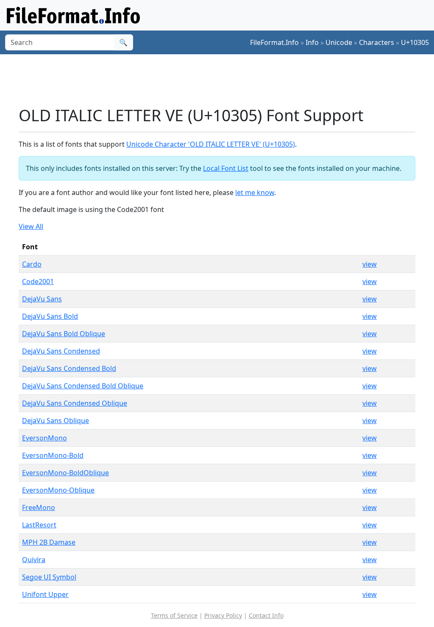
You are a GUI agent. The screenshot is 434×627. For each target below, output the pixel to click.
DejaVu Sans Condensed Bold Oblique (82, 385)
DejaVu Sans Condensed (61, 351)
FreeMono (38, 507)
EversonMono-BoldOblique (65, 472)
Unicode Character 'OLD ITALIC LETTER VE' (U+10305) (210, 144)
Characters (376, 42)
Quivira (33, 559)
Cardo (32, 264)
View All (31, 226)
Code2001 (38, 281)
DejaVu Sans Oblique (55, 420)
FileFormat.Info (274, 42)
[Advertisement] (222, 80)
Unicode (339, 42)
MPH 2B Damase (48, 542)
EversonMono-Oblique (58, 490)
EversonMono (44, 438)
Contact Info (266, 615)
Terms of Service (174, 615)
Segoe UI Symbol (49, 577)
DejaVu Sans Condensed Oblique (74, 403)
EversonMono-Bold (52, 455)
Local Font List (225, 168)
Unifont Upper (45, 594)
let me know (254, 192)
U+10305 (415, 42)
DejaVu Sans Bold (50, 316)
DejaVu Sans (42, 299)
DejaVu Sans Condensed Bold (69, 368)
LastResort (39, 524)
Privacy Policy (223, 615)
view (369, 264)
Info (312, 42)
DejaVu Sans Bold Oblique (63, 333)
